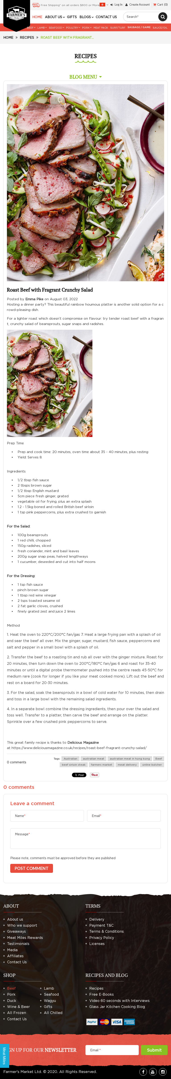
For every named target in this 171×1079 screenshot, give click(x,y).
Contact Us (17, 962)
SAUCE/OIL (160, 27)
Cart (162, 4)
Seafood (51, 994)
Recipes (27, 37)
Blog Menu (83, 76)
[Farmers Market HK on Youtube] (153, 1072)
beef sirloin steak (74, 764)
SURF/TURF (117, 27)
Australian (70, 758)
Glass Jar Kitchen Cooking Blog (117, 1007)
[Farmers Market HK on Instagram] (163, 1072)
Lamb (49, 988)
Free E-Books (101, 994)
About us (15, 919)
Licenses (97, 944)
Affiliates (15, 956)
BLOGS (85, 17)
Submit (154, 1050)
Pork (11, 994)
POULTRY (72, 27)
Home (8, 37)
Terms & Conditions (106, 931)
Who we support (22, 925)
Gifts (48, 1007)
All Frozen (16, 1013)
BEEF (30, 27)
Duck (11, 1001)
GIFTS (72, 17)
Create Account (139, 4)
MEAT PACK (101, 27)
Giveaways (16, 931)
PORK (86, 27)
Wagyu (50, 1001)
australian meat (93, 758)
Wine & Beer (18, 1007)
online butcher (152, 764)
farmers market (101, 764)
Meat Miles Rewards (25, 938)
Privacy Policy (101, 938)
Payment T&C (101, 925)
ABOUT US (53, 17)
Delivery (96, 919)
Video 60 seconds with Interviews (119, 1001)
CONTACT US (106, 17)
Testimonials (18, 944)
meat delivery (127, 764)
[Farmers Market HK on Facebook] (143, 1072)
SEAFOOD (55, 27)
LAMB (41, 27)
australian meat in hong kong (130, 758)
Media (12, 950)
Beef (158, 758)
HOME (37, 17)
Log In (118, 4)
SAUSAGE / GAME (139, 27)
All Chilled (53, 1013)
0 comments (16, 762)
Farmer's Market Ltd (22, 1072)
